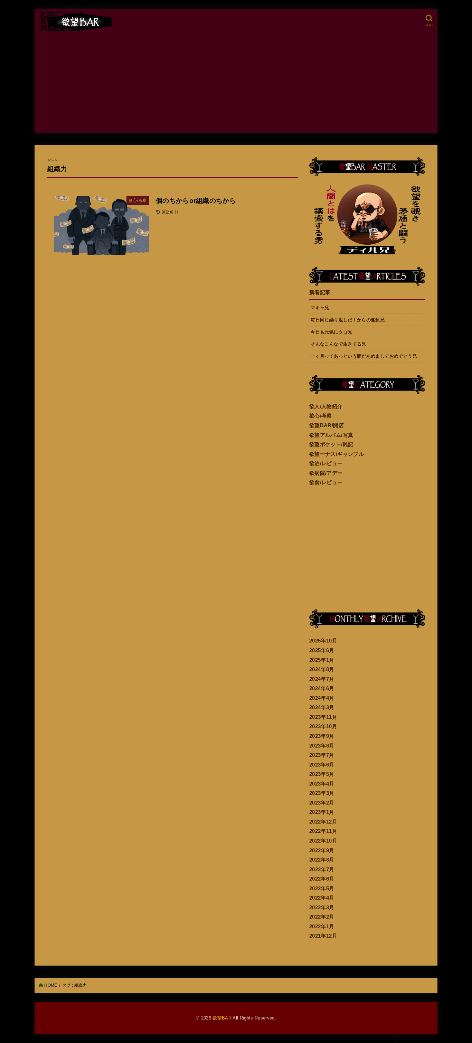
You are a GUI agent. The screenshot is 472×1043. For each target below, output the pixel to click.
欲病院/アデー (326, 473)
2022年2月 (321, 917)
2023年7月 (321, 755)
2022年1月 (321, 926)
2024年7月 (321, 679)
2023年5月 (321, 774)
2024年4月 (321, 698)
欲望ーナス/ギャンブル (336, 454)
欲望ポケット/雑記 (331, 444)
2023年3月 (321, 793)
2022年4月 (321, 898)
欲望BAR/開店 (326, 425)
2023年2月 (321, 803)
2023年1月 (321, 812)
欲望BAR (222, 1018)
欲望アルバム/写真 (331, 435)
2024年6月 (321, 688)
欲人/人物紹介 (326, 406)
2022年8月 (321, 860)
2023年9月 (321, 736)
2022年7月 (321, 869)
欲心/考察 (320, 416)
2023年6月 (321, 765)
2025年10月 (323, 640)
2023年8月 (321, 746)
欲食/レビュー (326, 482)
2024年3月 (321, 707)
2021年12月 (323, 936)
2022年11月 (323, 831)
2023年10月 (323, 726)
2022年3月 (321, 907)
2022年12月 (323, 822)
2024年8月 (321, 669)
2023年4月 (321, 784)
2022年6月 (321, 879)
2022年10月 (323, 841)
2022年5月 (321, 888)
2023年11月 (323, 717)
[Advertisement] (236, 84)
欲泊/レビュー (326, 463)
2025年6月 (321, 650)
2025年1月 (321, 660)
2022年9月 (321, 850)
